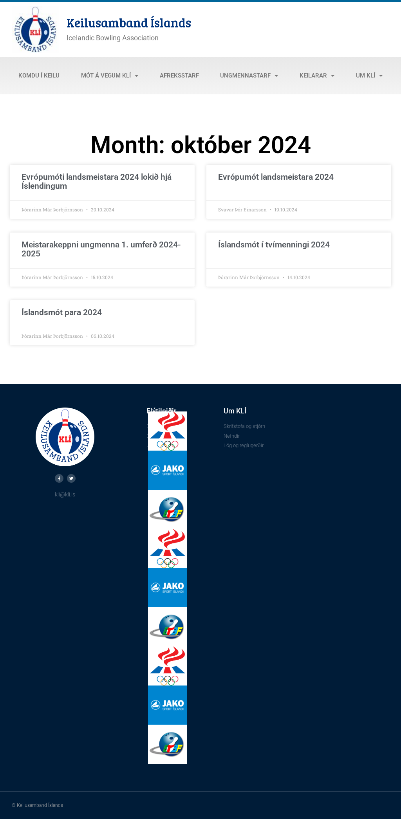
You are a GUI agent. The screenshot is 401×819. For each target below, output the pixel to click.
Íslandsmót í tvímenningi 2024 (274, 244)
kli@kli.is (65, 494)
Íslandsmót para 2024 (62, 312)
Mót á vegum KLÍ (106, 75)
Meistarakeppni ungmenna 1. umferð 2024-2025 (101, 249)
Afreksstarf (179, 75)
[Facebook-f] (59, 478)
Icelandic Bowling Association (113, 38)
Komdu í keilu (39, 75)
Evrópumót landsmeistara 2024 (276, 177)
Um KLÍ (365, 75)
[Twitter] (71, 478)
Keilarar (313, 75)
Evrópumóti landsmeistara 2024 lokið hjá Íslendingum (97, 181)
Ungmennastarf (245, 75)
